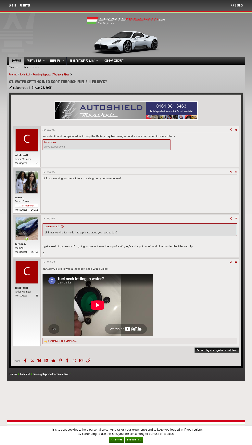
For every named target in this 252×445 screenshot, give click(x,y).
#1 (236, 130)
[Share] (230, 130)
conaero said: (52, 226)
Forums (16, 60)
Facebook (50, 142)
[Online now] (27, 239)
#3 (236, 218)
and (62, 341)
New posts (14, 67)
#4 (236, 262)
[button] (44, 61)
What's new (34, 60)
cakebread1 (21, 88)
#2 (236, 172)
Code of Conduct (114, 60)
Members (55, 60)
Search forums (31, 67)
